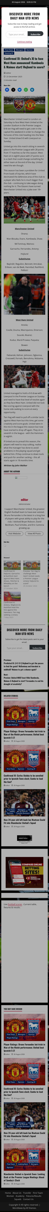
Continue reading (24, 41)
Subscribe (35, 34)
